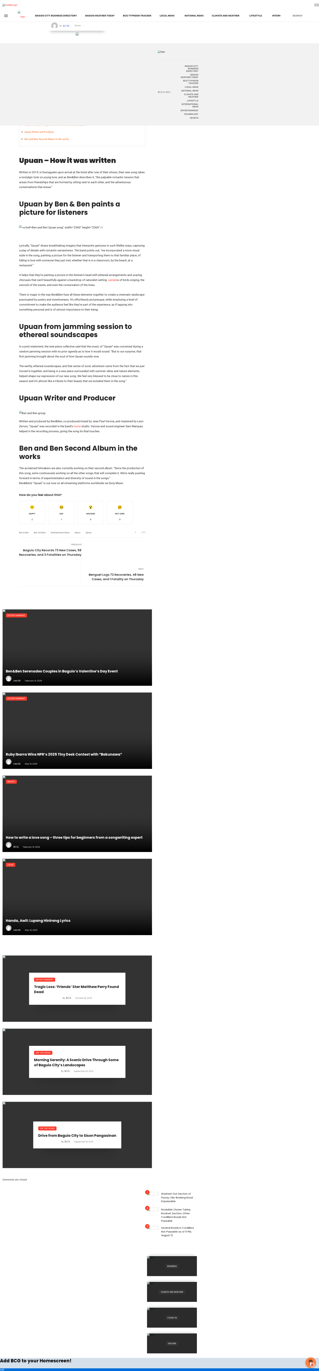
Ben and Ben (40, 532)
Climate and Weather (225, 15)
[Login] (314, 16)
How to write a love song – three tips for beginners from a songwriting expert (74, 837)
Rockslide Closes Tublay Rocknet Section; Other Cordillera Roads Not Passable (176, 1215)
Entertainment (16, 615)
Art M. (66, 25)
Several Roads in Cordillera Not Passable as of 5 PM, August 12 (177, 1231)
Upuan (89, 532)
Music (78, 532)
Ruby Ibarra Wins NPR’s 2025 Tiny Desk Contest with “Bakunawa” (64, 754)
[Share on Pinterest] (97, 26)
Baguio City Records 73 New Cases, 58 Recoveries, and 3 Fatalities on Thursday (50, 552)
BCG (16, 847)
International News (189, 105)
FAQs (10, 864)
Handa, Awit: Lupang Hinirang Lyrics (38, 920)
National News (194, 15)
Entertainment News (60, 532)
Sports (194, 118)
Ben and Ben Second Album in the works (46, 139)
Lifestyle (255, 15)
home (77, 426)
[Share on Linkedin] (102, 26)
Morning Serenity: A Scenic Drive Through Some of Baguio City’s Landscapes (76, 1062)
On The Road (43, 1052)
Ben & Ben (24, 532)
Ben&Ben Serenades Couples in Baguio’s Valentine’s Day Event (62, 671)
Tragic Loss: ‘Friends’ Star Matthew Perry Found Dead (76, 989)
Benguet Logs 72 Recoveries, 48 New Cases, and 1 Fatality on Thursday (116, 577)
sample (112, 280)
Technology (191, 114)
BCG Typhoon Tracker (137, 15)
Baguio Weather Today (100, 15)
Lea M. (17, 680)
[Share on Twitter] (92, 26)
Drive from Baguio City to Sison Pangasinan (77, 1135)
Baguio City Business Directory (56, 15)
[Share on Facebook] (87, 26)
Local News (167, 15)
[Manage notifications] (312, 1365)
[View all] (172, 1266)
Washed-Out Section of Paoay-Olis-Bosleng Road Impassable (177, 1197)
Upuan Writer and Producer (39, 132)
